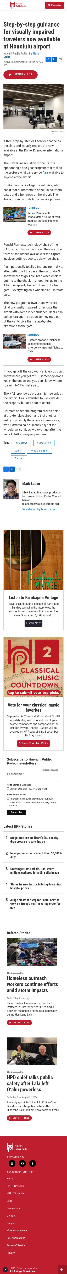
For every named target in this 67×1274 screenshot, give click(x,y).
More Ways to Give (17, 1230)
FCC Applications (16, 1238)
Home (10, 1178)
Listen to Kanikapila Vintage (33, 597)
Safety (18, 450)
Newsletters (13, 1208)
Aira (45, 172)
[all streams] (62, 1269)
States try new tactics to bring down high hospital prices (35, 886)
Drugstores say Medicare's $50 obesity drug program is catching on (34, 839)
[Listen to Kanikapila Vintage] (33, 560)
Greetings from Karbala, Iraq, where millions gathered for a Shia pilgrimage (34, 870)
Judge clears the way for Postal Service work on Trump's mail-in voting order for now (35, 903)
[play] (5, 1269)
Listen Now (33, 623)
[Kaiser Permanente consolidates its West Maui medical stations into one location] (14, 214)
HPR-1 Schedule (15, 1186)
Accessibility (44, 443)
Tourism (19, 458)
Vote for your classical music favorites (33, 707)
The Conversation (15, 973)
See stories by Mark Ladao (39, 509)
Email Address (15, 773)
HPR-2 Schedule (15, 1193)
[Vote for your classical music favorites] (33, 667)
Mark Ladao (31, 484)
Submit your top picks (33, 743)
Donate (56, 5)
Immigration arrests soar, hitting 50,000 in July (36, 855)
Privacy (11, 1253)
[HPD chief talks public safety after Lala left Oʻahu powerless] (32, 1051)
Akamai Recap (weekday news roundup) (31, 798)
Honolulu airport (40, 450)
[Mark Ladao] (11, 489)
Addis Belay (12, 998)
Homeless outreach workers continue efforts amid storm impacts (32, 984)
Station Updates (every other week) (28, 788)
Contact (11, 1215)
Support (11, 1223)
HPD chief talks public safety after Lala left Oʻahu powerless (30, 1083)
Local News (33, 208)
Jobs (9, 1201)
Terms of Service (16, 1245)
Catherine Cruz (14, 1097)
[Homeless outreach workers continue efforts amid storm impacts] (32, 952)
